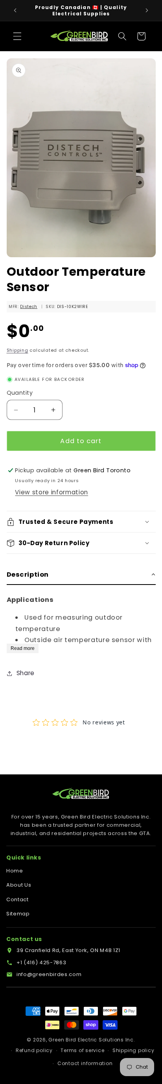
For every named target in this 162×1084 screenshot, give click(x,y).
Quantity (20, 393)
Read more (23, 648)
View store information (51, 492)
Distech (28, 307)
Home (14, 870)
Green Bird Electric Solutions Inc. (91, 1039)
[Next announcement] (147, 10)
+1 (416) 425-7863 (41, 962)
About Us (18, 885)
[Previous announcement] (15, 10)
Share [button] (26, 673)
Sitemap (18, 913)
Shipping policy (133, 1050)
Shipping (17, 350)
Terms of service (82, 1050)
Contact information (85, 1063)
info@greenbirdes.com (49, 974)
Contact (17, 899)
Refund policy (34, 1050)
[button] (17, 36)
